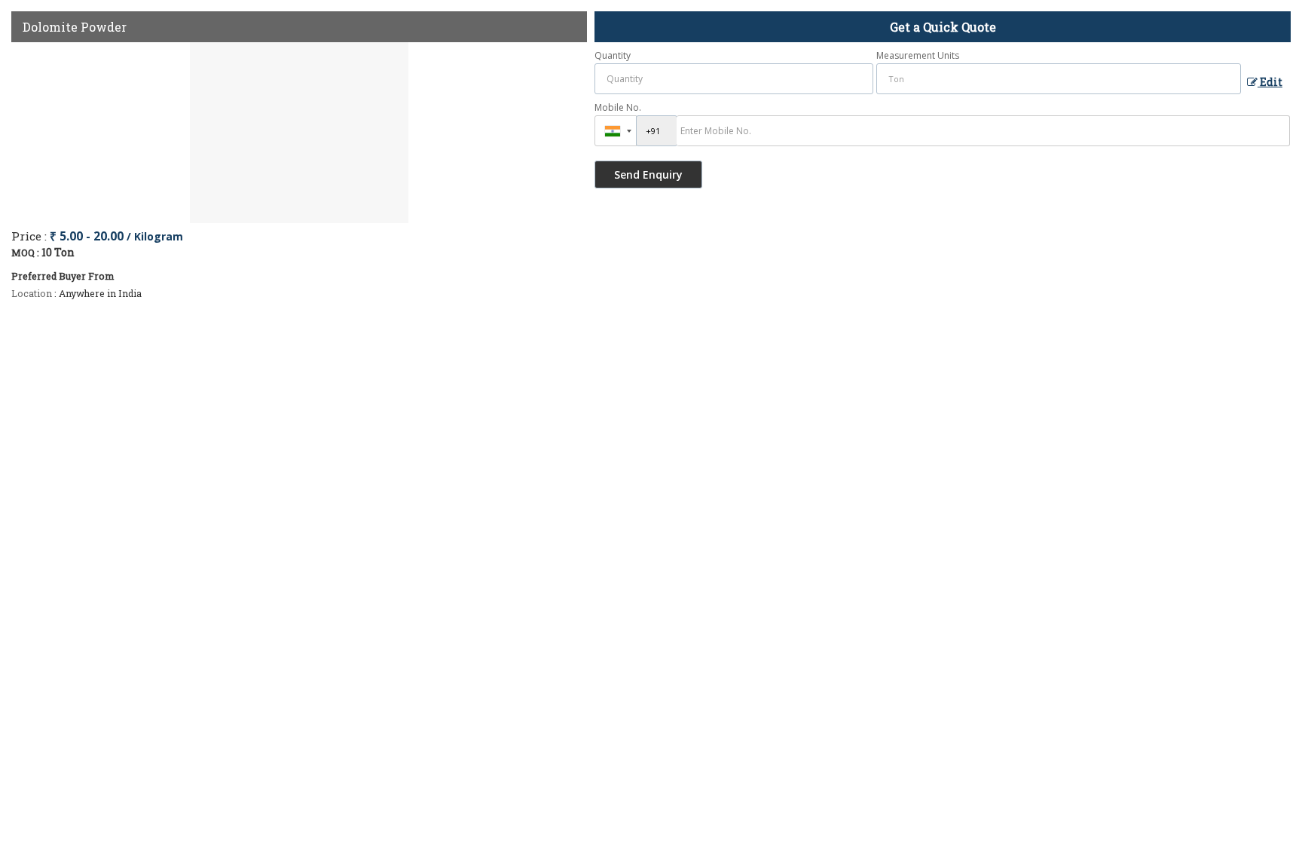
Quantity (612, 55)
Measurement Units (917, 55)
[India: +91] (615, 130)
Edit (1270, 82)
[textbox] (1058, 78)
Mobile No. (617, 107)
